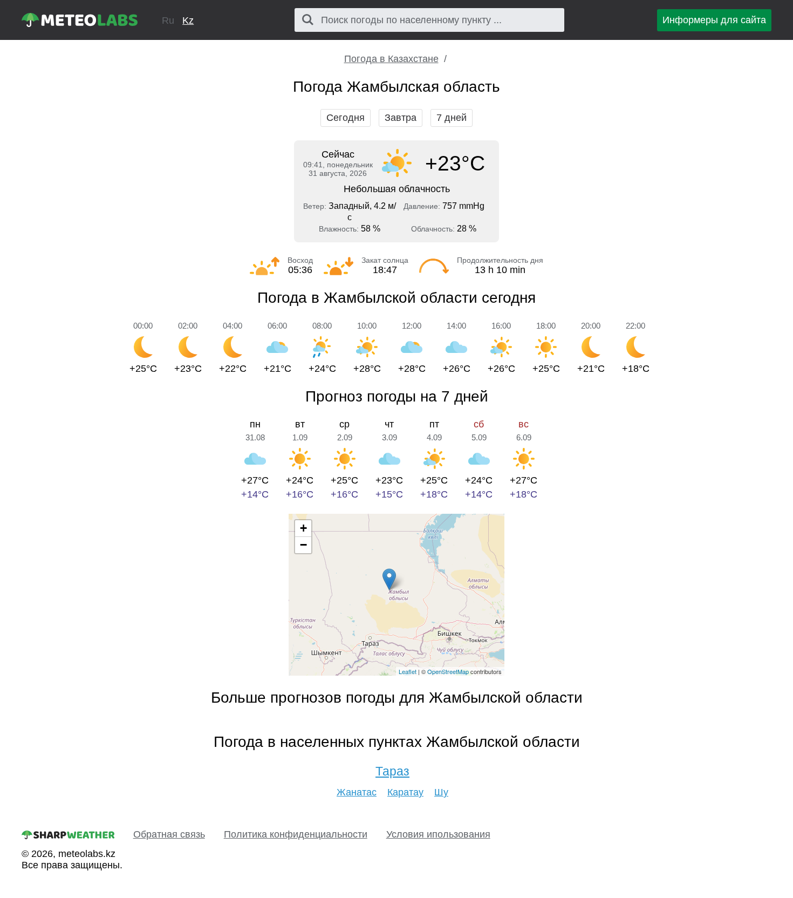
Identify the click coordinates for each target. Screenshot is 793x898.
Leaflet (407, 671)
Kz (188, 20)
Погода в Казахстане (391, 58)
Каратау (405, 792)
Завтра (400, 117)
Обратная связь (169, 834)
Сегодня (345, 117)
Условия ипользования (438, 834)
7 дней (451, 117)
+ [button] (303, 528)
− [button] (303, 545)
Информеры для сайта (714, 20)
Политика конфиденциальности (295, 834)
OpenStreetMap (448, 671)
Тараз (392, 771)
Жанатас (357, 792)
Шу (441, 792)
